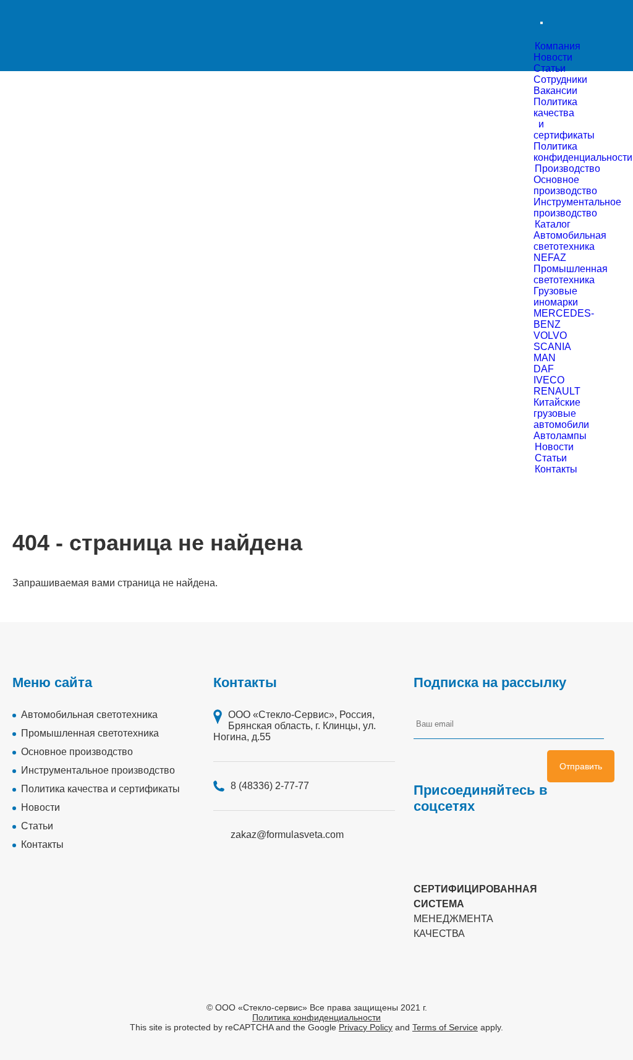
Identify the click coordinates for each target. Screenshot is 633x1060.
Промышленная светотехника (90, 733)
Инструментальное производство (98, 770)
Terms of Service (445, 1027)
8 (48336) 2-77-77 (270, 785)
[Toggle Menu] (541, 23)
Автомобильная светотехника (89, 714)
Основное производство (77, 751)
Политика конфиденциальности (316, 1017)
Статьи (549, 68)
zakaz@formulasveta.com (287, 834)
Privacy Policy (366, 1027)
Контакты (42, 844)
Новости (552, 57)
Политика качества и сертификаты (100, 789)
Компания (557, 46)
